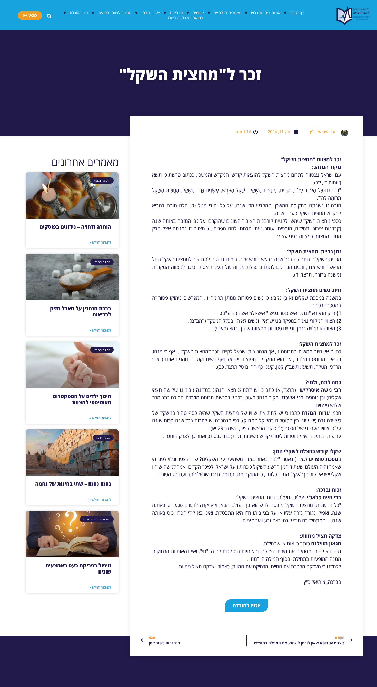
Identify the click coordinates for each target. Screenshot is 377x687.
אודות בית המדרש (265, 12)
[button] (246, 605)
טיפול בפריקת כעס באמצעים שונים (78, 568)
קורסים (198, 12)
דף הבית (297, 12)
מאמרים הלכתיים (227, 12)
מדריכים (176, 12)
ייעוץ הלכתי (150, 12)
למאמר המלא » (100, 242)
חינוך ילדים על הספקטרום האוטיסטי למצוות (82, 399)
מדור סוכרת (79, 12)
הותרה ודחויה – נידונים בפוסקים (75, 226)
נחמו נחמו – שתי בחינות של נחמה (73, 483)
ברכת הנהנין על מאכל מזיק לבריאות (80, 311)
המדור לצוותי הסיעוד (115, 12)
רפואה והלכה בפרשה (185, 17)
